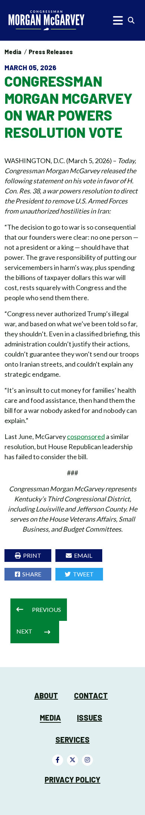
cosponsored (86, 436)
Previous (46, 609)
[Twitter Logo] (72, 760)
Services (72, 739)
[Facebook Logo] (57, 760)
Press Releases (51, 51)
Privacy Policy (72, 779)
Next (24, 631)
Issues (89, 717)
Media (12, 51)
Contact (91, 695)
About (46, 695)
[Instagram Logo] (87, 760)
